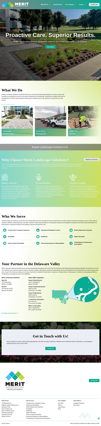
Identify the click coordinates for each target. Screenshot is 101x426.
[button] (2, 40)
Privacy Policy (6, 423)
